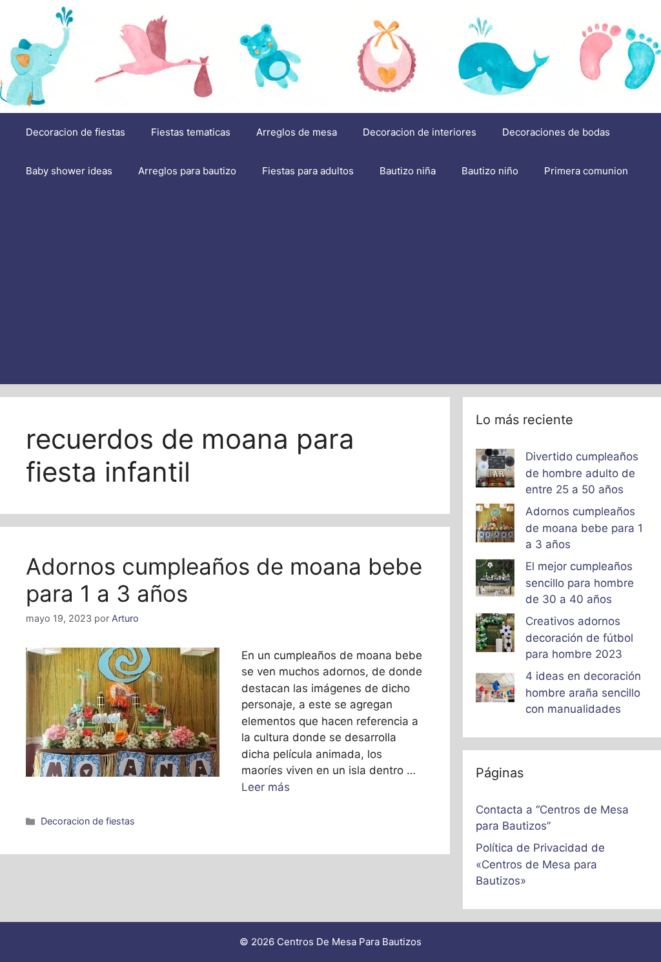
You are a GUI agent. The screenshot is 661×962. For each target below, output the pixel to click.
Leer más (265, 787)
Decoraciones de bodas (556, 132)
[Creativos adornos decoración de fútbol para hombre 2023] (495, 635)
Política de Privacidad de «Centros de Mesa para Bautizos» (540, 864)
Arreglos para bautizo (187, 171)
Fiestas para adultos (308, 171)
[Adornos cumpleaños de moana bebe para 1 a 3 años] (495, 526)
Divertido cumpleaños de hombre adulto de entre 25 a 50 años (581, 473)
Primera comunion (586, 171)
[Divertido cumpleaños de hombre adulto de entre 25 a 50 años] (495, 471)
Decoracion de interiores (419, 132)
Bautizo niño (490, 171)
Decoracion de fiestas (75, 132)
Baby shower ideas (69, 171)
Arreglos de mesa (296, 132)
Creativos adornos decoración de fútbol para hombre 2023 (579, 637)
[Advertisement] (330, 287)
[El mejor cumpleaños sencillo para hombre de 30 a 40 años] (495, 580)
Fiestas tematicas (190, 132)
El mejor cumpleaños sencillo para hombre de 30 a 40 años (579, 583)
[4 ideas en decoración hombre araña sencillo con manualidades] (495, 690)
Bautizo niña (408, 171)
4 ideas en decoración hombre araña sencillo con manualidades (583, 692)
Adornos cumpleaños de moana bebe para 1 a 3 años (584, 528)
